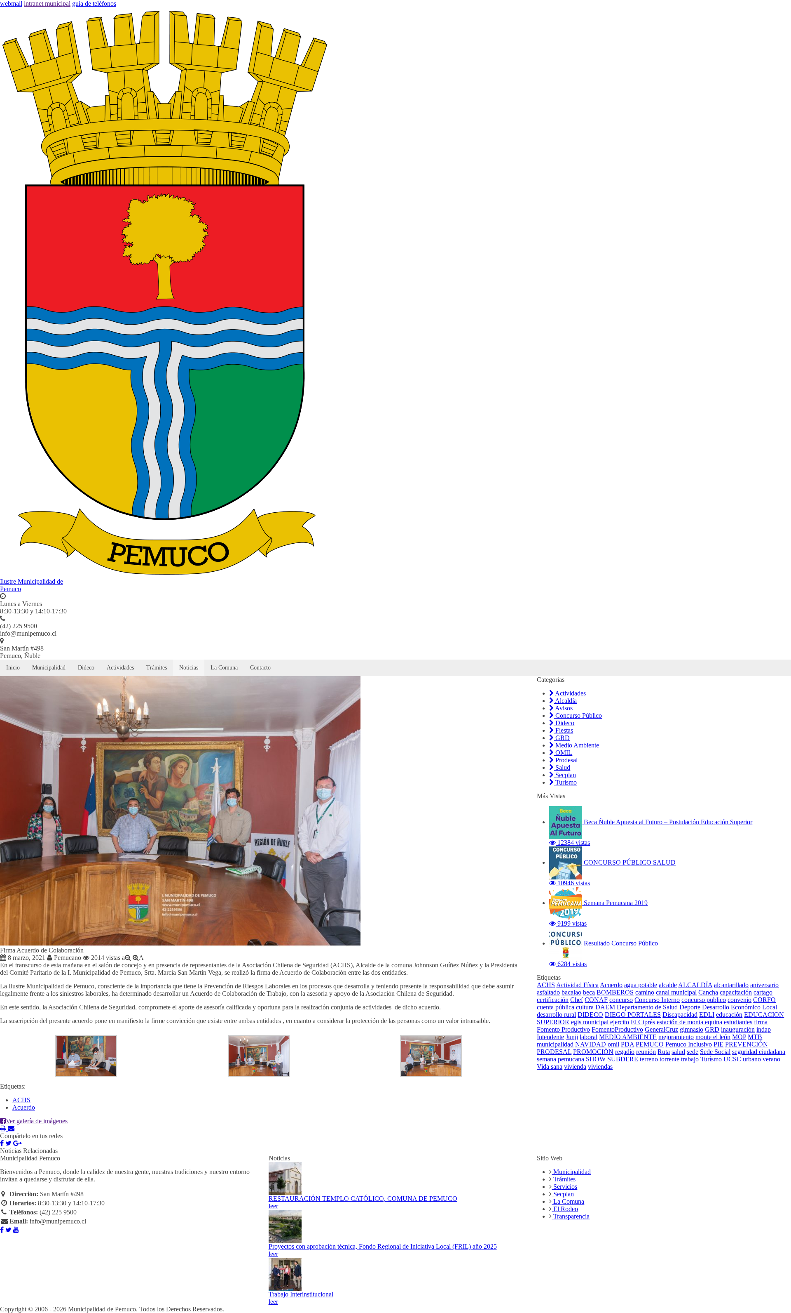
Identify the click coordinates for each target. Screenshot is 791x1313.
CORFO (764, 999)
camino (644, 992)
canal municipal (676, 992)
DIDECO (590, 1014)
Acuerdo (23, 1107)
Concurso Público (578, 715)
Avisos (563, 708)
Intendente (550, 1036)
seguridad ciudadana (758, 1051)
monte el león (712, 1036)
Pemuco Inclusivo (688, 1044)
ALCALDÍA (695, 984)
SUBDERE (622, 1059)
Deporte (689, 1007)
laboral (588, 1036)
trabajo (690, 1059)
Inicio (13, 668)
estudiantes (738, 1021)
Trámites (156, 668)
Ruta (664, 1051)
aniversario (764, 984)
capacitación (736, 992)
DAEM (605, 1007)
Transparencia (571, 1216)
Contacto (260, 668)
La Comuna (224, 668)
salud (678, 1051)
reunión (646, 1051)
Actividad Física (577, 984)
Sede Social (715, 1051)
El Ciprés (643, 1021)
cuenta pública (555, 1007)
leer (273, 1205)
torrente (669, 1059)
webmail (11, 3)
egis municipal (589, 1021)
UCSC (732, 1059)
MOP (739, 1036)
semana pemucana (560, 1059)
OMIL (563, 752)
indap (763, 1029)
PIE (718, 1044)
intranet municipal (47, 3)
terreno (649, 1059)
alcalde (668, 984)
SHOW (596, 1059)
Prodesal (566, 760)
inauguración (738, 1029)
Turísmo (711, 1059)
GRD (562, 737)
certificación (553, 999)
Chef (576, 999)
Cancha (708, 992)
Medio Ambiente (576, 745)
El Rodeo (565, 1208)
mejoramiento (676, 1036)
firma (761, 1021)
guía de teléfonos (94, 3)
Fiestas (563, 730)
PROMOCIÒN (593, 1051)
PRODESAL (554, 1051)
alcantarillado (731, 984)
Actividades (120, 668)
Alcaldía (565, 700)
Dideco (86, 668)
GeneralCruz (661, 1029)
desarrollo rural (556, 1014)
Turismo (565, 782)
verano (771, 1059)
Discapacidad (679, 1014)
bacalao (571, 992)
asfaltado (548, 992)
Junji (572, 1036)
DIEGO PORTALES (633, 1014)
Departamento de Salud (647, 1007)
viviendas (600, 1066)
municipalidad (555, 1044)
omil (613, 1044)
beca (589, 992)
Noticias (188, 668)
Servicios (564, 1186)
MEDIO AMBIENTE (628, 1036)
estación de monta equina (689, 1021)
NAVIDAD (590, 1044)
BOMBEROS (615, 992)
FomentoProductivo (617, 1029)
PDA (627, 1044)
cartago (763, 992)
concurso (621, 999)
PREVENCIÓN (746, 1044)
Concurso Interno (657, 999)
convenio (739, 999)
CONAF (596, 999)
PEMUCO (650, 1044)
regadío (624, 1051)
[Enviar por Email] (11, 1128)
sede (692, 1051)
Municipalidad (49, 668)
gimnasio (691, 1029)
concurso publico (703, 999)
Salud (562, 767)
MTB (755, 1036)
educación (729, 1014)
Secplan (565, 774)
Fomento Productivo (563, 1029)
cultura (585, 1007)
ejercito (619, 1021)
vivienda (575, 1066)
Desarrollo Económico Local (739, 1007)
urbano (752, 1059)
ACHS (21, 1099)
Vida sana (549, 1066)
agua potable (640, 984)
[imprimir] (4, 1128)
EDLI (706, 1014)
